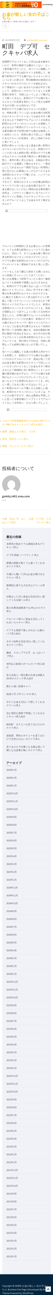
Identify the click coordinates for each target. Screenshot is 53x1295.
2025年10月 (12, 809)
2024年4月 (11, 950)
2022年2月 (11, 1154)
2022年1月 (11, 1162)
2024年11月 (12, 895)
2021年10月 (12, 1185)
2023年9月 (11, 1005)
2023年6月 (11, 1028)
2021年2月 (11, 1248)
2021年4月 (11, 1232)
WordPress (28, 1293)
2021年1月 (11, 1256)
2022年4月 (11, 1138)
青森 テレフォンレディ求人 (17, 446)
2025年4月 (11, 856)
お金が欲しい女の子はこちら (26, 15)
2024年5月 (11, 942)
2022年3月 (11, 1146)
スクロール (48, 1289)
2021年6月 (11, 1217)
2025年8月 (11, 824)
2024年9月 (11, 911)
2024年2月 (11, 966)
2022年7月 (11, 1115)
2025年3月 (11, 864)
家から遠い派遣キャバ (18, 686)
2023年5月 (11, 1036)
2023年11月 (12, 989)
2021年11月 (12, 1178)
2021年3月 (11, 1240)
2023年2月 (11, 1060)
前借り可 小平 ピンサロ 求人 (21, 694)
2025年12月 (12, 793)
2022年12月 (12, 1076)
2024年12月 (12, 887)
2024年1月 (11, 973)
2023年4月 (11, 1044)
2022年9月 (11, 1099)
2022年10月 (12, 1091)
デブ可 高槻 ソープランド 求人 (22, 555)
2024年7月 (11, 926)
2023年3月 (11, 1052)
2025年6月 (11, 840)
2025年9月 (11, 817)
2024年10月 (12, 903)
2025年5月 (11, 848)
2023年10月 (12, 997)
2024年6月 (11, 934)
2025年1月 (11, 879)
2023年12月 (12, 981)
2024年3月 (11, 958)
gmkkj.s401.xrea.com (37, 40)
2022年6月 (11, 1123)
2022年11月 (12, 1083)
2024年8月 (11, 919)
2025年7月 (11, 832)
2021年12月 (12, 1170)
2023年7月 (11, 1021)
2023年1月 (11, 1068)
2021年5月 (11, 1225)
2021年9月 (11, 1193)
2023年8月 (11, 1013)
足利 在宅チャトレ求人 (15, 438)
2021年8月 (11, 1201)
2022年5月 (11, 1130)
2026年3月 (11, 769)
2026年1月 (11, 785)
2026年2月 (11, 777)
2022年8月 (11, 1107)
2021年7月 (11, 1209)
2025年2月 (11, 871)
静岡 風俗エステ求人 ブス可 (19, 431)
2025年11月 (12, 801)
